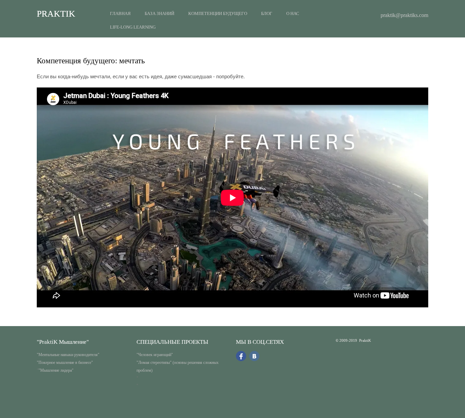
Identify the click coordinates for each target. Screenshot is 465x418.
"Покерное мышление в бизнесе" (65, 362)
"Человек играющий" (155, 354)
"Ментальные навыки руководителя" (68, 354)
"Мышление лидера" (56, 370)
